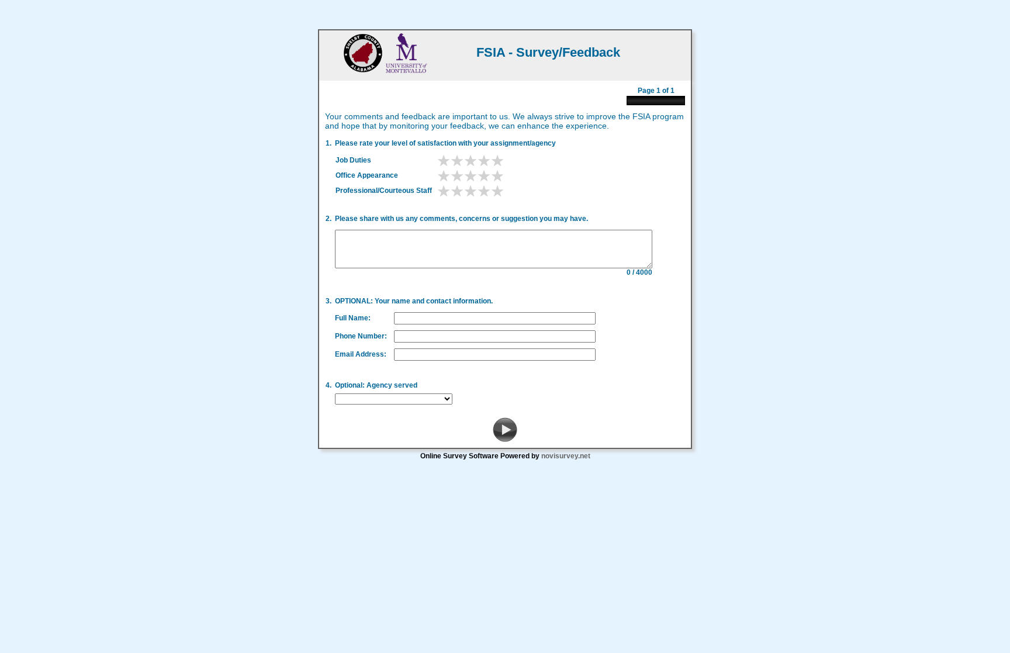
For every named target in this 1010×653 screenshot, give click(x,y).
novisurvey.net (565, 456)
